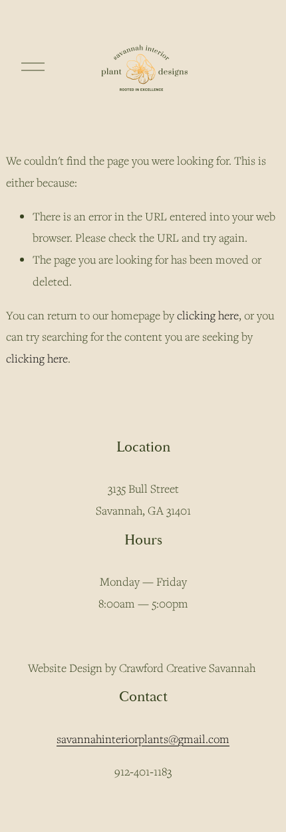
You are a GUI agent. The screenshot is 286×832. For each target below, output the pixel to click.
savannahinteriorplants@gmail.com (143, 738)
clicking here (208, 315)
